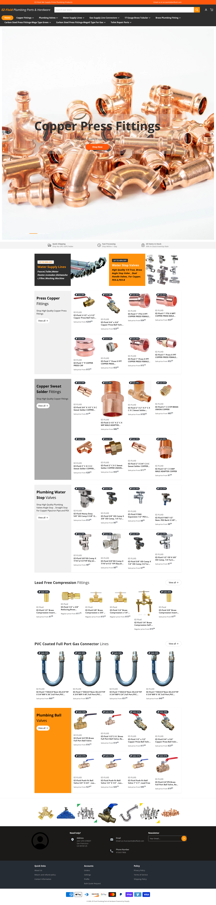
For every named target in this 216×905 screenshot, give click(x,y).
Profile (86, 879)
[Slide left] (4, 134)
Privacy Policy (139, 870)
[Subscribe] (184, 838)
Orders (87, 870)
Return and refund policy (45, 875)
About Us (38, 870)
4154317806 (121, 852)
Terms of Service (141, 875)
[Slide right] (212, 134)
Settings (87, 875)
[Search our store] (197, 9)
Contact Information (42, 879)
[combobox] (127, 9)
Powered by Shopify (122, 901)
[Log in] (206, 9)
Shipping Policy (140, 879)
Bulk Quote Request (92, 883)
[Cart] (211, 9)
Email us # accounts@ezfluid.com (168, 2)
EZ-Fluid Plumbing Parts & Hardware (104, 901)
